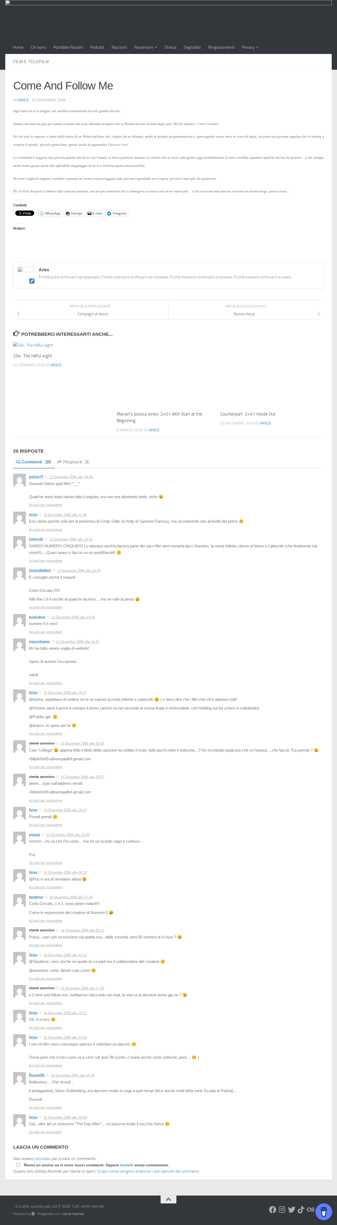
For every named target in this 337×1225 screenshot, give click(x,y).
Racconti (119, 47)
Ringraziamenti (221, 47)
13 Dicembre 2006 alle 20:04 (82, 744)
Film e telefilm (31, 61)
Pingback (75, 462)
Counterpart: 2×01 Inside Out (248, 414)
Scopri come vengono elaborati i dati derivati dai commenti (148, 1171)
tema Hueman (73, 1214)
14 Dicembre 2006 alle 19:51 (65, 1013)
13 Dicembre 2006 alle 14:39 (73, 617)
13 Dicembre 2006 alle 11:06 (65, 515)
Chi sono (38, 47)
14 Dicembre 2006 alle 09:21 (82, 930)
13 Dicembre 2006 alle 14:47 (78, 642)
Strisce (170, 47)
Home (18, 47)
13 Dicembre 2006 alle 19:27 (65, 693)
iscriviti (126, 1165)
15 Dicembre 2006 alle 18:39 (72, 1075)
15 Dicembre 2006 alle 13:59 (65, 1037)
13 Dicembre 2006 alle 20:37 (65, 810)
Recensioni (143, 47)
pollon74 (36, 477)
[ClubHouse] (310, 1209)
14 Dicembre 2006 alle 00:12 (65, 872)
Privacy (248, 47)
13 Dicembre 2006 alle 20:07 (82, 777)
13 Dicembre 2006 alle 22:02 (68, 835)
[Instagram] (282, 1209)
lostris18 (36, 539)
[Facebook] (272, 1209)
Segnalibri (192, 47)
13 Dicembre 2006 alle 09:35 (71, 477)
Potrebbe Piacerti (68, 47)
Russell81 (37, 1075)
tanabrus (36, 897)
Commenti (36, 462)
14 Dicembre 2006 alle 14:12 (65, 955)
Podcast (97, 47)
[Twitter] (291, 1209)
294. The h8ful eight (32, 355)
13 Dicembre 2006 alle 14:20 (78, 571)
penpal (34, 835)
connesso (42, 1158)
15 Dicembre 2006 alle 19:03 (65, 1117)
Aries (23, 100)
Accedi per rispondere (45, 505)
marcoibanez (39, 641)
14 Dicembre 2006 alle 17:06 (82, 988)
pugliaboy (37, 617)
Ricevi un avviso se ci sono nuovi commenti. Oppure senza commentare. (96, 1165)
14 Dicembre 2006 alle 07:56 (71, 897)
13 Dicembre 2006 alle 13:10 (70, 539)
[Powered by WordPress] (33, 1214)
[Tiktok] (301, 1209)
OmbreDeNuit (40, 570)
